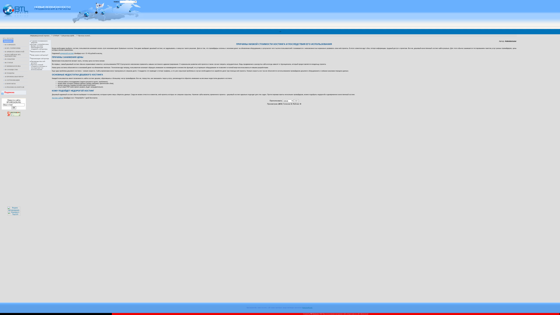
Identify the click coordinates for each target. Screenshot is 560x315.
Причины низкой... (84, 35)
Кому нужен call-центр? (39, 55)
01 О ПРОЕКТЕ (10, 45)
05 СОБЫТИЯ (10, 59)
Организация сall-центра (40, 58)
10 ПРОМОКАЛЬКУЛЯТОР (14, 76)
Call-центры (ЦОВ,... (68, 35)
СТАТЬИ (56, 35)
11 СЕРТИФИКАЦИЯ (12, 80)
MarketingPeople (307, 307)
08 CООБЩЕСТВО (11, 69)
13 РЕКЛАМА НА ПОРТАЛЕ (14, 87)
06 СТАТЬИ (9, 62)
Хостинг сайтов (57, 98)
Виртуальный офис (38, 51)
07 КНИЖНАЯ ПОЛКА (13, 66)
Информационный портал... (40, 35)
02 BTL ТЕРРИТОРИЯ (12, 48)
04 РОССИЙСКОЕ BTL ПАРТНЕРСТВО (13, 55)
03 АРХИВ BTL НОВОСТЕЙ (14, 51)
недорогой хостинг (67, 53)
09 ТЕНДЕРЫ (9, 73)
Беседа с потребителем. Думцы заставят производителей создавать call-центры (40, 46)
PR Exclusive (314, 314)
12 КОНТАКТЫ (10, 83)
